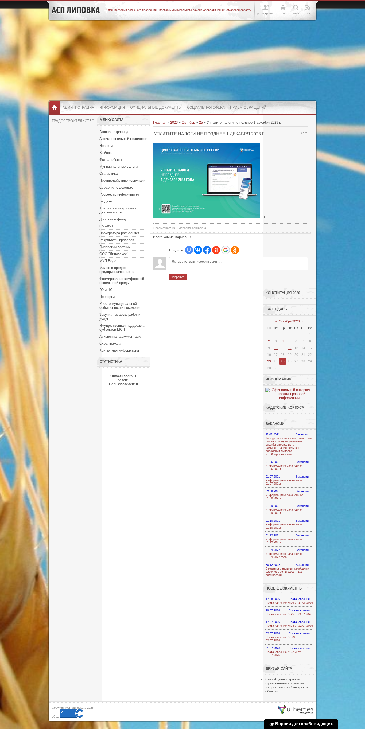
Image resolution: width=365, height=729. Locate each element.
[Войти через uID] (189, 250)
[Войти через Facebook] (207, 250)
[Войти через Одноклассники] (235, 250)
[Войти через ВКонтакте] (198, 250)
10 (276, 348)
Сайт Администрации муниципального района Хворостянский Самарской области (286, 685)
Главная (159, 122)
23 (269, 361)
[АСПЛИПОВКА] (76, 10)
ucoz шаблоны (295, 709)
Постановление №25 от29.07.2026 (289, 614)
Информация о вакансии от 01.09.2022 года (284, 555)
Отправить (178, 277)
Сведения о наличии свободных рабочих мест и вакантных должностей (287, 571)
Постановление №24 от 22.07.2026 (289, 625)
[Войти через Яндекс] (216, 250)
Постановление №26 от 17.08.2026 (289, 602)
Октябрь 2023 (289, 321)
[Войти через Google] (225, 250)
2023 (174, 122)
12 (290, 348)
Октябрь (188, 122)
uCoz (55, 716)
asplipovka (199, 227)
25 (201, 122)
